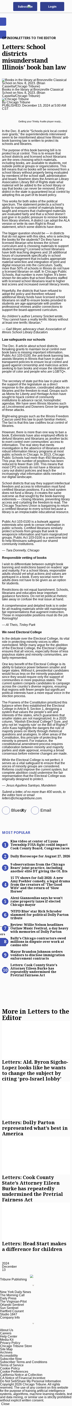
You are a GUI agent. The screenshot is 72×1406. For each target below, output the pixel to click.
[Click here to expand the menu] (18, 1285)
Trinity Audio (39, 121)
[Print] (33, 810)
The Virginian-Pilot (13, 1301)
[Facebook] (4, 810)
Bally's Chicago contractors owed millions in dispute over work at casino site (38, 941)
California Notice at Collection (21, 1374)
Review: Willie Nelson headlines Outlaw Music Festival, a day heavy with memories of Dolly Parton (39, 927)
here (19, 795)
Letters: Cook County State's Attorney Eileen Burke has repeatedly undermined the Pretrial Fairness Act (33, 970)
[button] (67, 6)
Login (52, 6)
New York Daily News (15, 1292)
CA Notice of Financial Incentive (22, 1378)
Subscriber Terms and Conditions (23, 1362)
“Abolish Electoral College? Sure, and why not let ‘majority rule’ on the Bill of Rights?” (35, 723)
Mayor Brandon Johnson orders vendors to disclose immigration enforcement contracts (37, 954)
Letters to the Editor (36, 38)
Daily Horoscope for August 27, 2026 (40, 856)
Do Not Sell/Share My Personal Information (30, 1381)
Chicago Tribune (18, 102)
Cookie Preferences (14, 1371)
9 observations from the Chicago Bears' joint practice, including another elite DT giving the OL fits (38, 867)
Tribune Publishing (13, 1279)
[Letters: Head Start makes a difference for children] (36, 1221)
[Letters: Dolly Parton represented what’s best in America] (36, 1100)
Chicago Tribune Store (16, 1346)
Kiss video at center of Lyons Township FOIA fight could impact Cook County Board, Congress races (39, 844)
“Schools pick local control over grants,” (34, 132)
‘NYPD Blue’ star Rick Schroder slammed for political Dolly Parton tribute (39, 914)
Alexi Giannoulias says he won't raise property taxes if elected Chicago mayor (36, 901)
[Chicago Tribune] (34, 6)
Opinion (9, 38)
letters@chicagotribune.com (22, 798)
